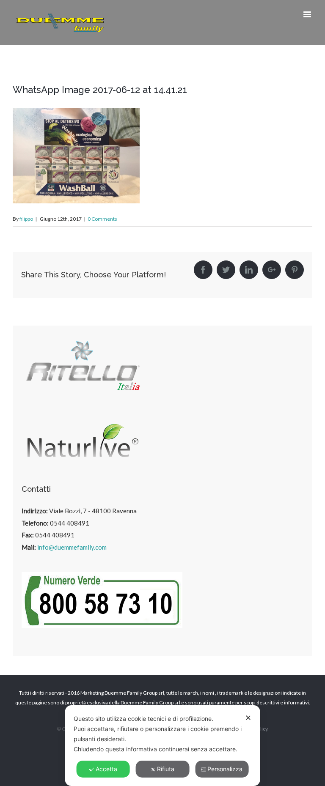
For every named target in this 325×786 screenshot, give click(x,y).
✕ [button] (248, 717)
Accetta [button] (106, 768)
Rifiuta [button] (165, 768)
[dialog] (162, 745)
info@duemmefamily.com (72, 547)
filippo (26, 219)
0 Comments (102, 219)
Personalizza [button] (224, 768)
